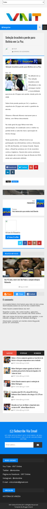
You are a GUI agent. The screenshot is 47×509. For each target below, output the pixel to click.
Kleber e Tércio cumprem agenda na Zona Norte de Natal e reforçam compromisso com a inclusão (27, 359)
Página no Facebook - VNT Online (16, 474)
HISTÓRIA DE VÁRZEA (11, 496)
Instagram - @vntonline (12, 478)
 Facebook (11, 167)
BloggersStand (28, 507)
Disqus (21, 294)
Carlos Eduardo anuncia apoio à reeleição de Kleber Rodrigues (25, 382)
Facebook (32, 294)
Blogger (9, 294)
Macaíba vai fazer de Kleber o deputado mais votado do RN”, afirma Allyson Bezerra (25, 406)
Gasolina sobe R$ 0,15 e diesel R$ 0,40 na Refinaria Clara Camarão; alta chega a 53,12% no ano (27, 394)
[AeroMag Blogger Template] (23, 16)
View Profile (13, 237)
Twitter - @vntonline (11, 470)
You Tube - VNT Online (12, 466)
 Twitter (23, 167)
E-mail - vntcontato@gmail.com (15, 482)
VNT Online (12, 505)
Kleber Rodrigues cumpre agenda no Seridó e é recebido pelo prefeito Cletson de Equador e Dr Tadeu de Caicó (26, 370)
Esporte (15, 181)
